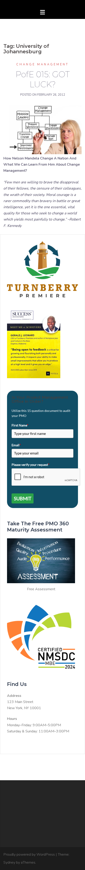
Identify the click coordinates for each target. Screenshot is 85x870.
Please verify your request (30, 465)
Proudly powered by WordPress (29, 854)
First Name (20, 425)
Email (16, 445)
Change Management (42, 64)
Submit (22, 498)
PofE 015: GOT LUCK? (42, 79)
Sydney (9, 862)
